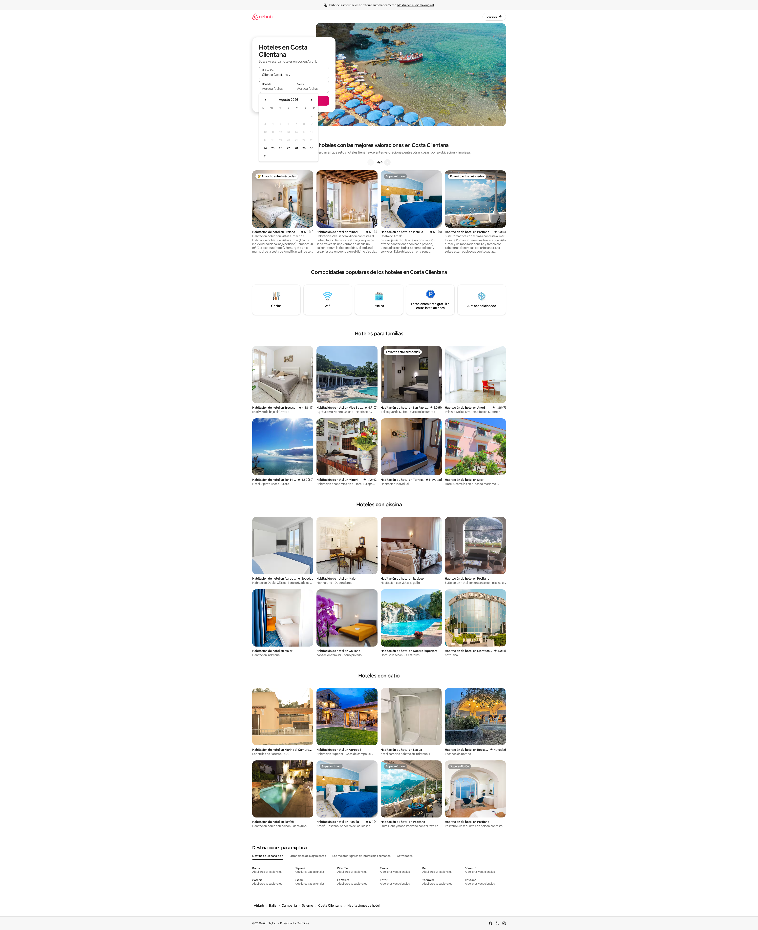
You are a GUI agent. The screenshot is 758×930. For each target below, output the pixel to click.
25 (272, 148)
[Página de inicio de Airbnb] (262, 16)
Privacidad (287, 923)
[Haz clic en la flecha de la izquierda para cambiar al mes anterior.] (266, 100)
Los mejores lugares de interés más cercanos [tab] (361, 856)
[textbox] (276, 88)
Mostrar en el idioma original (415, 5)
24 (265, 148)
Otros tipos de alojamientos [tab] (308, 856)
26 (280, 148)
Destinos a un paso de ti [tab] (267, 856)
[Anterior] (370, 162)
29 (304, 148)
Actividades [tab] (405, 856)
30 (311, 148)
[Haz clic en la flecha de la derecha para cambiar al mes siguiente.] (311, 100)
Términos (303, 923)
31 (265, 156)
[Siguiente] (387, 162)
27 (288, 148)
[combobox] (294, 74)
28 (296, 148)
